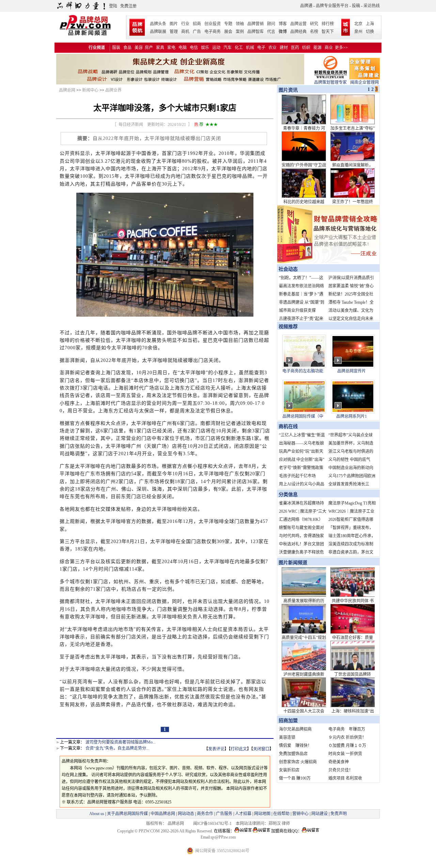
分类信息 (288, 494)
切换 (370, 31)
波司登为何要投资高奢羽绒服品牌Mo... (120, 742)
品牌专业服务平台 (332, 5)
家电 (171, 47)
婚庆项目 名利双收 (345, 778)
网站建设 (319, 813)
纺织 (306, 47)
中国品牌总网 (163, 813)
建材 (284, 47)
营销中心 (300, 813)
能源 (317, 47)
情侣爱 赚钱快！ (295, 745)
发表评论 (216, 749)
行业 (185, 23)
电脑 (182, 47)
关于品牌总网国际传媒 (127, 813)
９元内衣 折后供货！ (347, 737)
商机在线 (288, 426)
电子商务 (212, 31)
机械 (250, 47)
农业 (272, 47)
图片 (174, 23)
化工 (239, 47)
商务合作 (205, 813)
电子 (261, 47)
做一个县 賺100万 (295, 778)
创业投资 (212, 23)
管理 (174, 31)
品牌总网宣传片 (351, 371)
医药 (295, 47)
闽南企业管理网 (364, 82)
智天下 (328, 31)
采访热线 (371, 5)
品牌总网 (67, 90)
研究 (314, 23)
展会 (228, 31)
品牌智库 (255, 31)
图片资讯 (287, 90)
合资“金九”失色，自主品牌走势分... (117, 748)
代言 (271, 31)
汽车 (227, 47)
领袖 (240, 23)
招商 (197, 23)
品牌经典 (298, 31)
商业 (329, 47)
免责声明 (338, 813)
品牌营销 (255, 23)
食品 (127, 47)
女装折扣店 (289, 770)
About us (96, 813)
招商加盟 (288, 720)
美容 (139, 47)
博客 (283, 23)
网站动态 (186, 813)
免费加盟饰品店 (293, 753)
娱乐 (205, 47)
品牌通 (306, 5)
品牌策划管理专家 (330, 82)
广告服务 (224, 813)
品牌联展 (158, 31)
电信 (194, 47)
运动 (216, 47)
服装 (116, 47)
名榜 (314, 31)
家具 (160, 47)
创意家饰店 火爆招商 (298, 762)
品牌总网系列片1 (351, 416)
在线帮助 (281, 813)
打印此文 (239, 749)
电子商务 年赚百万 (346, 729)
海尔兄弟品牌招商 (295, 729)
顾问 (271, 23)
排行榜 (328, 23)
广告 (197, 31)
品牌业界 (113, 90)
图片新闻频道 (293, 562)
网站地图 (262, 813)
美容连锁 (287, 737)
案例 (240, 31)
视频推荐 (288, 326)
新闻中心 (90, 90)
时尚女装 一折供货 (345, 753)
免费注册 (128, 6)
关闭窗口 (261, 749)
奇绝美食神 (338, 762)
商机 (185, 31)
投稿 (356, 5)
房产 (149, 47)
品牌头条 (158, 23)
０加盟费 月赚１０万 (347, 745)
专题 (228, 23)
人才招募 (243, 813)
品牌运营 (298, 23)
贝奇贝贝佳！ (340, 770)
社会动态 (288, 269)
